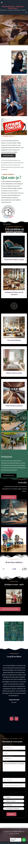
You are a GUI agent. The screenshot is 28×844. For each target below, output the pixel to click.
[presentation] (11, 716)
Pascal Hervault (14, 697)
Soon (17, 831)
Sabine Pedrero (18, 829)
